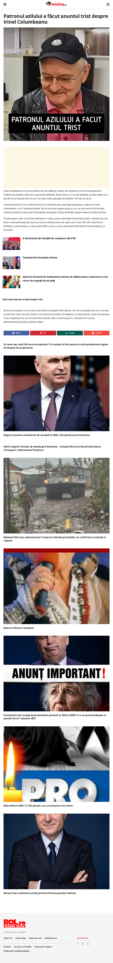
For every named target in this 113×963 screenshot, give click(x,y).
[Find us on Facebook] (78, 944)
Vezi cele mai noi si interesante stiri (23, 299)
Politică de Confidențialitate (16, 951)
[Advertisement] (56, 167)
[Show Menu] (5, 4)
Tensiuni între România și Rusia (40, 257)
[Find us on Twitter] (88, 944)
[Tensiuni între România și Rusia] (11, 267)
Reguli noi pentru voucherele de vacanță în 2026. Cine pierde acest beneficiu (47, 435)
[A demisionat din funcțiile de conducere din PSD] (11, 248)
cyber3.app (20, 938)
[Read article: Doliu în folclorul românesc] (56, 586)
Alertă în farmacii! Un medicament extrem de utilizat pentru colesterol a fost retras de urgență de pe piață (65, 278)
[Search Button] (108, 4)
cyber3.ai (8, 938)
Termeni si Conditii (22, 947)
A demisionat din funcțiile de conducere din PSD (49, 238)
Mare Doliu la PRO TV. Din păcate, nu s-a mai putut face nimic (38, 805)
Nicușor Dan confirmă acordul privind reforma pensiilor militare (40, 893)
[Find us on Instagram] (83, 944)
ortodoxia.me (50, 938)
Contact (22, 932)
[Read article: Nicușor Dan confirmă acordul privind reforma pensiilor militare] (56, 851)
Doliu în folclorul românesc (19, 628)
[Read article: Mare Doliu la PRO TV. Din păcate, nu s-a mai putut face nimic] (56, 764)
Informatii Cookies (43, 947)
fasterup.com (35, 938)
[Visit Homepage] (56, 4)
